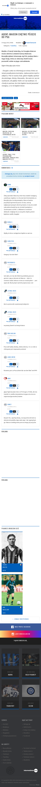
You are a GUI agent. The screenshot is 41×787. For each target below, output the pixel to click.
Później (23, 12)
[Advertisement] (20, 455)
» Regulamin (5, 733)
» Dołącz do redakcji (28, 730)
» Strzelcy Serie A (27, 754)
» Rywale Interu (7, 751)
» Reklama (5, 730)
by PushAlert (6, 14)
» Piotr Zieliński (6, 763)
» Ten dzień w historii (29, 748)
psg (16, 98)
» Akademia (26, 760)
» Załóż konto (26, 727)
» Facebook (26, 736)
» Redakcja (5, 727)
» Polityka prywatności (9, 736)
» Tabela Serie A (27, 751)
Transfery (13, 46)
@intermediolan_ (21, 640)
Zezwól (34, 12)
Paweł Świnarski (31, 43)
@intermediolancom (22, 634)
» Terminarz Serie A (28, 757)
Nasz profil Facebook (22, 627)
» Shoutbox (26, 733)
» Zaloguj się (26, 724)
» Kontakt (5, 724)
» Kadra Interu (6, 760)
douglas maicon (7, 98)
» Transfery (5, 757)
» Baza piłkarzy (6, 748)
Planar (37, 785)
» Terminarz (5, 754)
